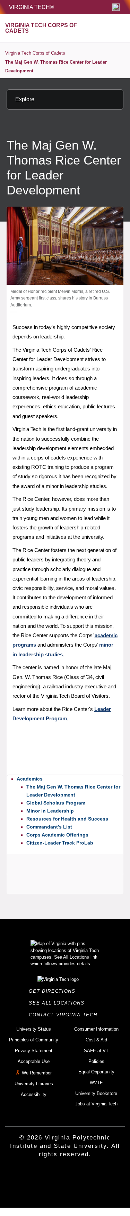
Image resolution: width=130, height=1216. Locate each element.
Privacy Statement (33, 1050)
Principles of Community (33, 1039)
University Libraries (34, 1083)
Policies (96, 1061)
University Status (33, 1029)
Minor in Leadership (50, 811)
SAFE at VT (96, 1050)
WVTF (96, 1082)
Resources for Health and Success (67, 819)
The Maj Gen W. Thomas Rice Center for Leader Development (56, 66)
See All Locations (58, 1003)
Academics (30, 779)
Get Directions (54, 991)
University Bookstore (96, 1093)
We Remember (37, 1072)
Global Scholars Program (55, 803)
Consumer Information (96, 1029)
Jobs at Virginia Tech (96, 1103)
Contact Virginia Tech (65, 1014)
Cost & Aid (96, 1039)
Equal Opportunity (96, 1071)
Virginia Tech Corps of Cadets (35, 53)
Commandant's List (49, 827)
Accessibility (33, 1094)
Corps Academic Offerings (57, 835)
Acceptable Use (34, 1061)
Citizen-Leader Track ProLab (59, 843)
